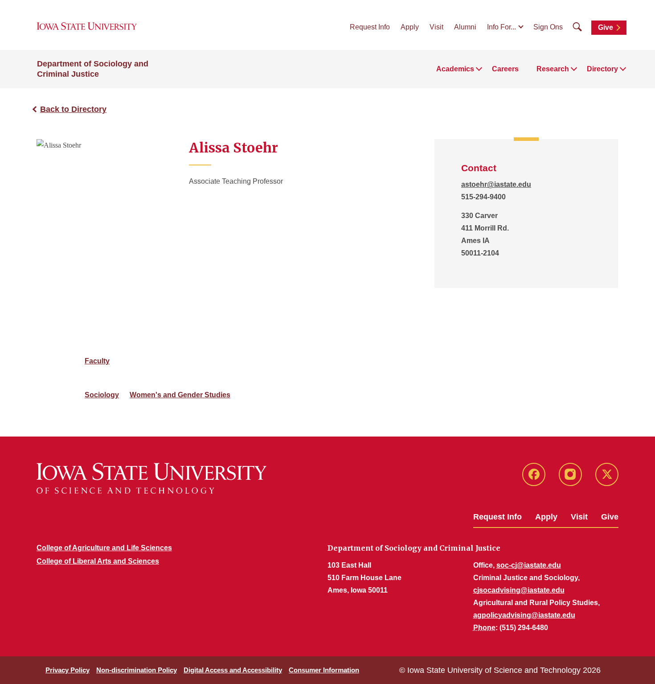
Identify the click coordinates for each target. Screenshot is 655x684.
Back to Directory (73, 109)
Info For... (501, 27)
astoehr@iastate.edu (496, 184)
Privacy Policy (67, 670)
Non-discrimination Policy (136, 670)
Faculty (97, 361)
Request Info (370, 27)
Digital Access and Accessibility (233, 670)
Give (605, 27)
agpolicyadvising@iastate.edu (524, 615)
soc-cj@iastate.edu (528, 565)
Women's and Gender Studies (180, 395)
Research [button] (552, 69)
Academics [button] (455, 69)
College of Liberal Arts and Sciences (98, 561)
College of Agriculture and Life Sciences (104, 548)
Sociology (102, 395)
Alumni (465, 27)
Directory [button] (602, 69)
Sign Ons (548, 27)
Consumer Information (324, 670)
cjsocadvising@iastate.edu (519, 590)
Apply (410, 27)
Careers (505, 69)
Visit (436, 27)
